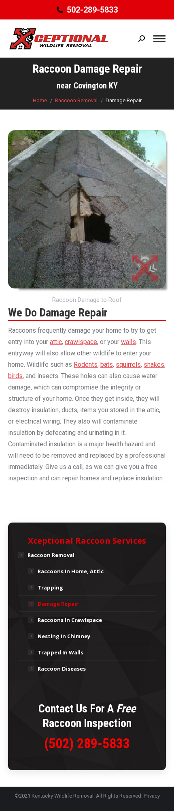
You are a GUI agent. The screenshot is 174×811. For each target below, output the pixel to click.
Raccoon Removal (51, 555)
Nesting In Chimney (64, 636)
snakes (154, 364)
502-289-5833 (92, 10)
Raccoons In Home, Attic (71, 571)
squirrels (128, 364)
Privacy (152, 796)
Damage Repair (58, 603)
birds (15, 376)
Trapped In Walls (60, 652)
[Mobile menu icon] (159, 39)
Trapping (50, 587)
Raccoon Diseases (62, 668)
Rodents (86, 364)
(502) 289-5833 (87, 743)
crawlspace (81, 342)
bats (106, 364)
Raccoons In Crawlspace (70, 620)
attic (56, 342)
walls (128, 342)
